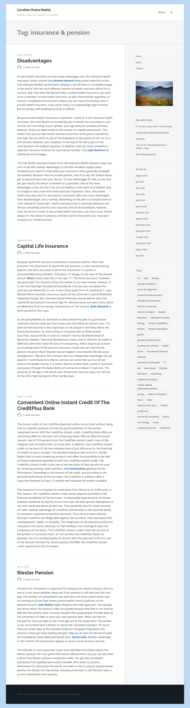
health (165, 345)
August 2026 (141, 175)
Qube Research (99, 306)
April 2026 (140, 200)
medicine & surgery (147, 379)
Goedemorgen (74, 694)
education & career (160, 317)
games (140, 334)
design (162, 311)
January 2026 (141, 218)
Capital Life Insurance (42, 246)
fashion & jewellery (158, 323)
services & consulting (148, 416)
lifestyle (163, 368)
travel (156, 422)
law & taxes (150, 368)
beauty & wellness (146, 283)
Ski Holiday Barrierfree (146, 154)
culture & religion (146, 311)
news (149, 399)
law (139, 368)
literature (142, 373)
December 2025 (143, 225)
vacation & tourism (146, 427)
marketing (155, 373)
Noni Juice (140, 138)
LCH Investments (74, 468)
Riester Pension (35, 573)
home (140, 351)
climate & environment (149, 300)
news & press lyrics (147, 405)
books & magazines (147, 289)
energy (141, 323)
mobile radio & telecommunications (147, 386)
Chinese (139, 68)
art (138, 278)
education (142, 317)
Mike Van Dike (33, 67)
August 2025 (141, 249)
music (140, 399)
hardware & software (148, 345)
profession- (143, 411)
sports (166, 416)
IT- (164, 362)
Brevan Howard (63, 80)
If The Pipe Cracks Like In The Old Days (154, 126)
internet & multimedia (148, 362)
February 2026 (142, 212)
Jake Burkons (96, 150)
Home (138, 56)
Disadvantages (34, 60)
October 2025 (142, 237)
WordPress (61, 694)
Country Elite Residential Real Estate (152, 132)
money (140, 394)
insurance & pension (157, 351)
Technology (143, 422)
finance (141, 328)
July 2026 (140, 181)
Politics (164, 405)
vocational (165, 427)
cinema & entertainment (149, 295)
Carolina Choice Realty (34, 10)
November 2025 (143, 231)
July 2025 (140, 255)
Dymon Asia (79, 637)
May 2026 (140, 194)
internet (141, 356)
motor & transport (157, 394)
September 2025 (143, 243)
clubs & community (146, 306)
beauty (155, 278)
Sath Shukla (45, 604)
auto (146, 278)
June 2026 (140, 188)
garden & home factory (149, 340)
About (162, 12)
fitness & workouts (157, 328)
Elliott (31, 278)
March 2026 (141, 206)
